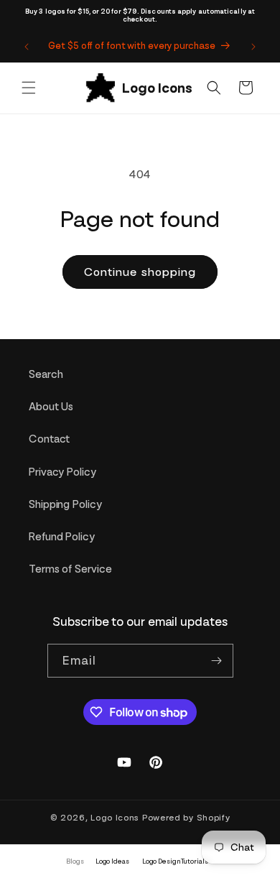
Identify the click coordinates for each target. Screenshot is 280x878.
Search (45, 374)
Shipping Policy (65, 504)
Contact (49, 439)
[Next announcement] (253, 47)
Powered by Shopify (186, 818)
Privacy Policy (62, 472)
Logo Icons (114, 818)
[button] (29, 87)
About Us (51, 406)
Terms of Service (70, 569)
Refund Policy (62, 536)
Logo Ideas (112, 861)
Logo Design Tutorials (175, 861)
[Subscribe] (217, 661)
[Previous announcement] (26, 47)
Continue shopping (140, 272)
